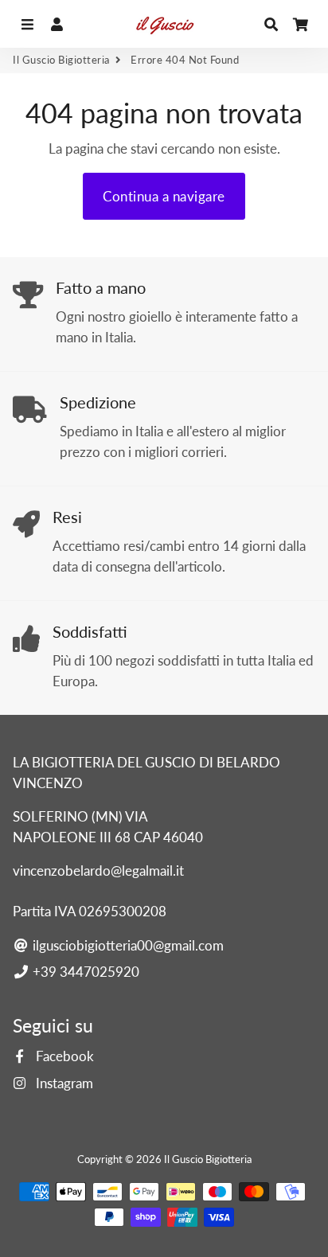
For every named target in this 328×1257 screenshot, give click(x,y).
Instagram (63, 1083)
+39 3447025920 (84, 971)
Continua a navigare (164, 196)
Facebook (63, 1056)
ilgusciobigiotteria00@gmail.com (126, 945)
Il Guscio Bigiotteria (61, 59)
